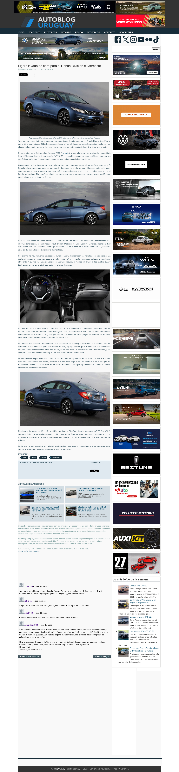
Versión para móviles (98, 769)
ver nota (65, 153)
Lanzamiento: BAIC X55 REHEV (142, 631)
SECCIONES (34, 32)
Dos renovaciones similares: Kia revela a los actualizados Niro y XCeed (45, 509)
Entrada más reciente (29, 656)
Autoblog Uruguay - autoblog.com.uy (66, 769)
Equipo (86, 769)
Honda (44, 458)
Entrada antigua (102, 656)
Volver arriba (123, 769)
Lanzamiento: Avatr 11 (138, 586)
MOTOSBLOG (93, 32)
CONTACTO (109, 32)
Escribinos (112, 769)
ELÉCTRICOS (50, 32)
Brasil (24, 458)
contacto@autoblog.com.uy (29, 551)
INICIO (21, 32)
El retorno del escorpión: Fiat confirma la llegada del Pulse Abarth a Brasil (92, 509)
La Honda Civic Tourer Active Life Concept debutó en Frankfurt (49, 490)
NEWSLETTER (126, 32)
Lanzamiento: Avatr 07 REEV (141, 617)
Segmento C (56, 458)
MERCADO (66, 32)
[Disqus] (64, 616)
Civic (34, 458)
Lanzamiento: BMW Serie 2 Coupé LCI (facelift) (90, 489)
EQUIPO (79, 32)
